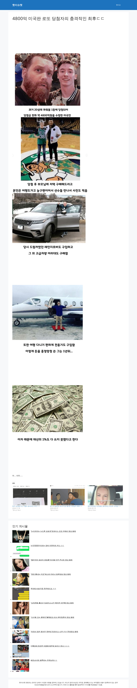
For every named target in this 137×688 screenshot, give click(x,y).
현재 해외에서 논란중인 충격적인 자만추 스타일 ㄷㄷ (104, 506)
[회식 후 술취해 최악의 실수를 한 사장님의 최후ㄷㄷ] (68, 495)
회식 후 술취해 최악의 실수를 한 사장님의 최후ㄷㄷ (66, 506)
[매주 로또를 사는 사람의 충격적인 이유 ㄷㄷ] (30, 495)
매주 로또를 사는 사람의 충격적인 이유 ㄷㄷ (26, 506)
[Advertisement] (68, 38)
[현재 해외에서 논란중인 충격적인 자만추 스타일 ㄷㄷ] (105, 495)
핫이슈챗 (17, 4)
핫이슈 (118, 5)
